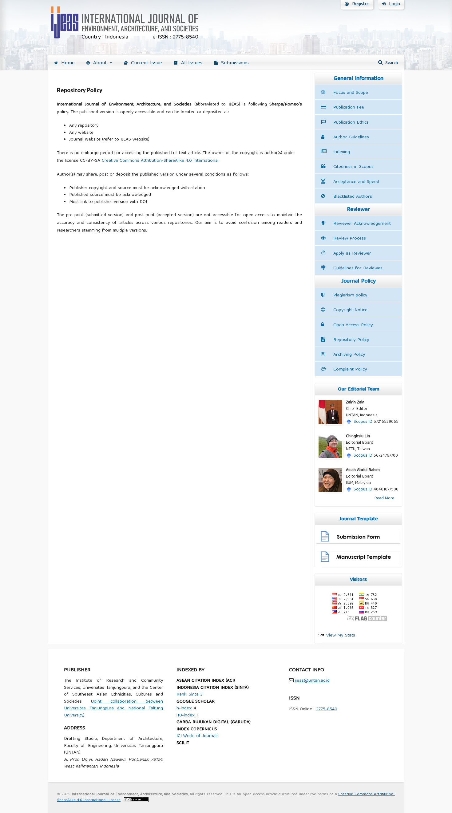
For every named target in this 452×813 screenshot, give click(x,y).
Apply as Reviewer (352, 253)
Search (391, 63)
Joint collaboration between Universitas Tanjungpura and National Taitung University (113, 709)
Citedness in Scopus (353, 167)
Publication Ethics (351, 122)
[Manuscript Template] (358, 564)
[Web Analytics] (321, 635)
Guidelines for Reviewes (358, 268)
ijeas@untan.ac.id (312, 681)
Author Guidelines (351, 137)
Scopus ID (363, 422)
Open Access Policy (353, 325)
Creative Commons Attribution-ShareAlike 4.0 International (160, 161)
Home (67, 63)
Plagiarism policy (350, 295)
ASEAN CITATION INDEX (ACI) (205, 681)
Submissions (234, 63)
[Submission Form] (358, 543)
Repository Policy (351, 340)
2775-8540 (326, 709)
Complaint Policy (350, 369)
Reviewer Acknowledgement (362, 224)
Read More (384, 498)
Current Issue (145, 63)
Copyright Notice (350, 310)
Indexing (341, 152)
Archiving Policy (349, 355)
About (100, 63)
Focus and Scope (350, 93)
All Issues (191, 63)
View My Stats (340, 635)
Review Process (349, 238)
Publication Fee (348, 107)
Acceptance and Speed (356, 182)
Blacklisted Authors (352, 196)
